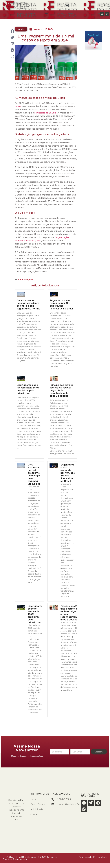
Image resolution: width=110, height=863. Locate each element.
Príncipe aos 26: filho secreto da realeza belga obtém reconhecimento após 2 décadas (62, 390)
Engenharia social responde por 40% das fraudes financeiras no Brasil (68, 473)
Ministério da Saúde (45, 112)
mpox (18, 106)
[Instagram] (102, 14)
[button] (67, 4)
